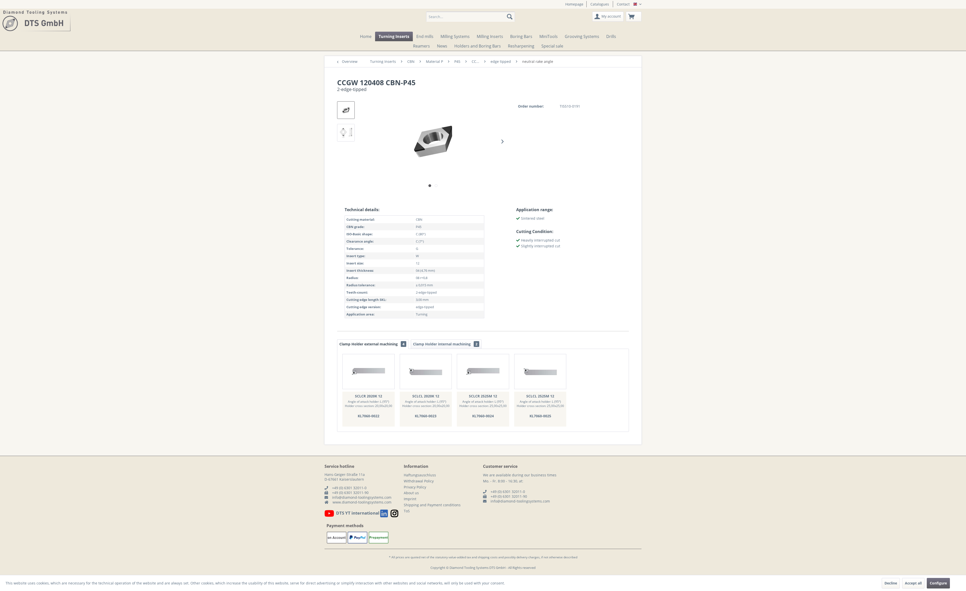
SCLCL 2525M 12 (540, 396)
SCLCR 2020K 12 (368, 396)
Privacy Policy (415, 487)
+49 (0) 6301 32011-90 (350, 492)
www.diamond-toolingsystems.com (362, 502)
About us (411, 492)
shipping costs (488, 557)
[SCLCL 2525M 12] (540, 371)
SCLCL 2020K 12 (425, 396)
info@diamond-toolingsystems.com (361, 497)
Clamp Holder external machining (372, 344)
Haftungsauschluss (420, 475)
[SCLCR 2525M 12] (483, 371)
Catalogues (599, 4)
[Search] (509, 17)
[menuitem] (572, 4)
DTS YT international (357, 513)
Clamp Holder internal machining (445, 344)
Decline (890, 583)
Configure (938, 583)
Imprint (410, 498)
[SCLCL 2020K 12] (426, 371)
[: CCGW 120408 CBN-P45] (346, 110)
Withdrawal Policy (419, 481)
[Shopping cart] (633, 17)
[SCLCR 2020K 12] (368, 371)
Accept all (913, 583)
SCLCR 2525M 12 (483, 396)
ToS (407, 511)
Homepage (574, 4)
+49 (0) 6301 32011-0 (349, 487)
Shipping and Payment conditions (432, 505)
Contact (623, 4)
